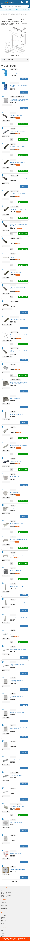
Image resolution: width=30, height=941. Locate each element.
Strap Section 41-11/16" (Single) (17, 791)
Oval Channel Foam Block (16, 822)
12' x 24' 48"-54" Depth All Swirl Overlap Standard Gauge (19, 72)
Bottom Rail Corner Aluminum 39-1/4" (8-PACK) (18, 351)
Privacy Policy (4, 908)
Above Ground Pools (16, 13)
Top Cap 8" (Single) (14, 492)
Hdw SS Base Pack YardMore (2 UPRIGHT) (17, 697)
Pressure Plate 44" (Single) (16, 759)
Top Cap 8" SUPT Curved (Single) (17, 508)
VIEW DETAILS (24, 78)
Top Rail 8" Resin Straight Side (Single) (18, 445)
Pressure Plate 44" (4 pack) (16, 775)
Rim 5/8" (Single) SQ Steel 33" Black (18, 162)
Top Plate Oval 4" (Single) (15, 570)
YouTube (3, 936)
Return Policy (3, 920)
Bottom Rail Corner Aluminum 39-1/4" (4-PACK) (18, 335)
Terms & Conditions (5, 925)
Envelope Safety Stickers (15, 853)
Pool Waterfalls (4, 893)
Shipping (3, 917)
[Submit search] (2, 6)
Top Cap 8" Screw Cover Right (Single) (18, 555)
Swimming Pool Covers (5, 890)
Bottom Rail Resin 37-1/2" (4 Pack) (18, 304)
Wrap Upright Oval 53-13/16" (16, 586)
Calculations (3, 902)
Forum (2, 932)
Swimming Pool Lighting (6, 892)
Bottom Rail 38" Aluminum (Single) (17, 240)
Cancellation (3, 918)
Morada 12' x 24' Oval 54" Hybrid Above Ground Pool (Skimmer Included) (19, 100)
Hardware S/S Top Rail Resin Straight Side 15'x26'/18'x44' (18, 728)
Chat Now (25, 9)
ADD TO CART (23, 123)
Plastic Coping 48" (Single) (16, 461)
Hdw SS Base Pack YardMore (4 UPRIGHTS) (17, 681)
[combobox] (15, 6)
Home (2, 13)
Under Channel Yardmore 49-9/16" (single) (18, 665)
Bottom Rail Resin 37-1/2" (16, 272)
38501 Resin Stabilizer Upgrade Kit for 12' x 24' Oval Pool (18, 225)
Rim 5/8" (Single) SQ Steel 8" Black (18, 131)
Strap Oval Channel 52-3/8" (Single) (18, 649)
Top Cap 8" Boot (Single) (15, 476)
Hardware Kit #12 (14, 837)
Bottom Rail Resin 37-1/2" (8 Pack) (18, 319)
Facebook (3, 933)
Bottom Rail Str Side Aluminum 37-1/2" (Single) (18, 257)
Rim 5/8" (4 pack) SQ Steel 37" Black (18, 193)
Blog (2, 930)
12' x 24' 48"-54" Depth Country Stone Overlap (18, 86)
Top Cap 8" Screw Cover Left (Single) (18, 539)
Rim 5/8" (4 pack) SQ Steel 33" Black (18, 209)
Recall (2, 923)
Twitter (2, 935)
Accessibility (3, 910)
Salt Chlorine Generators (6, 895)
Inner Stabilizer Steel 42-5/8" (16, 115)
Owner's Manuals (4, 907)
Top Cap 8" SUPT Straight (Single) (17, 523)
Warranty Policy (4, 921)
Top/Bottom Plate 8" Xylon (16, 367)
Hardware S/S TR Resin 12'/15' (17, 712)
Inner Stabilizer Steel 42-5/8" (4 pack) (18, 178)
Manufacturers (4, 905)
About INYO (3, 915)
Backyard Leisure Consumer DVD (17, 869)
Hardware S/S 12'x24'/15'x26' (16, 744)
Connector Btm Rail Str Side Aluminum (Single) (18, 633)
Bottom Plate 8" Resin (15, 398)
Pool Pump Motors (5, 896)
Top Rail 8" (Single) (14, 429)
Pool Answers (4, 904)
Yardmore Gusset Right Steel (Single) (18, 617)
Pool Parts (8, 13)
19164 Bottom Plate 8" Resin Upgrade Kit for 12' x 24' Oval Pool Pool (18, 383)
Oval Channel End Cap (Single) (17, 806)
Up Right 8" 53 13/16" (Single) (16, 414)
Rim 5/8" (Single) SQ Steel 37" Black (18, 146)
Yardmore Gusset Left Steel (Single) (18, 602)
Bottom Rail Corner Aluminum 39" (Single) (17, 288)
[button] (28, 938)
